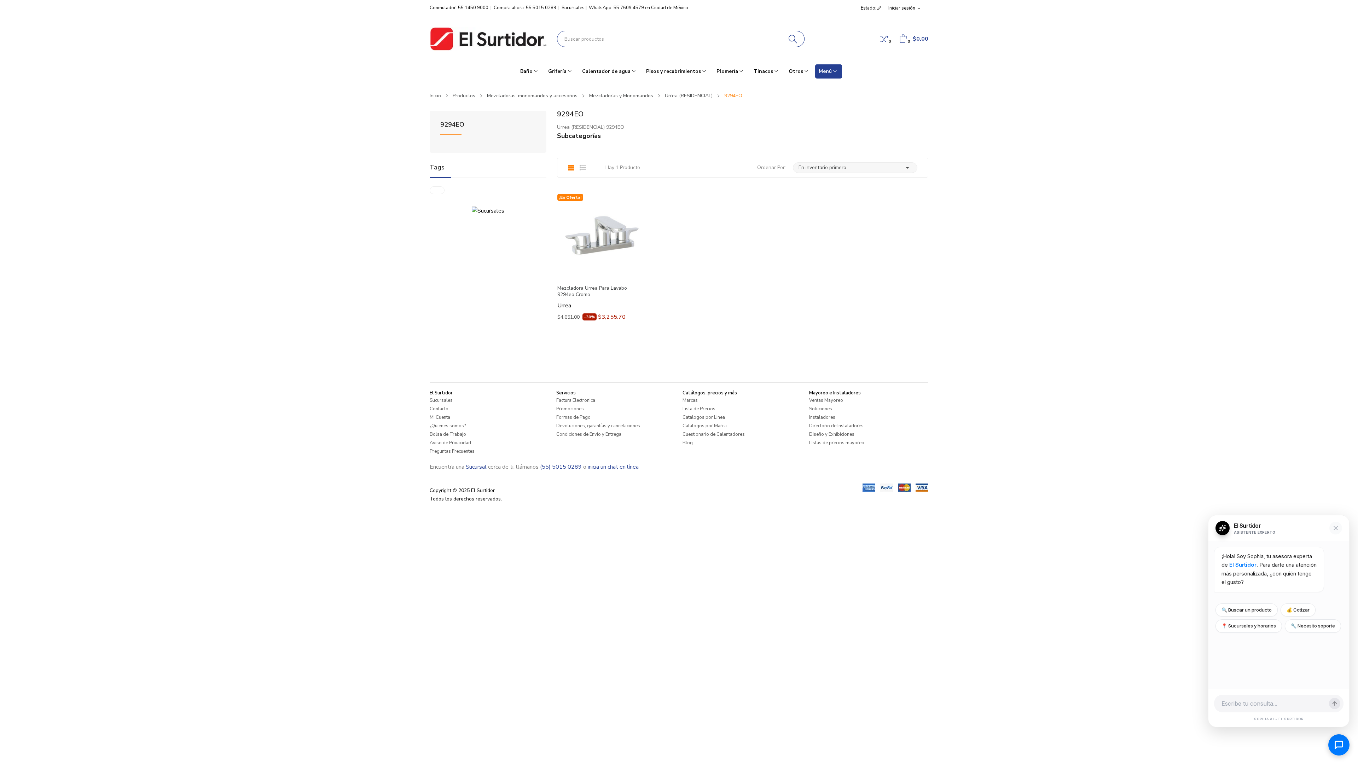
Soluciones (820, 409)
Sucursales (573, 8)
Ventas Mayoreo (826, 400)
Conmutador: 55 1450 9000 (459, 8)
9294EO (452, 125)
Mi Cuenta (440, 417)
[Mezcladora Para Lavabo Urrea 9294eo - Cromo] (599, 236)
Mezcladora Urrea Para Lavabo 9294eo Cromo (592, 291)
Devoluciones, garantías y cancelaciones (598, 426)
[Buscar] (793, 39)
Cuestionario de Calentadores (714, 434)
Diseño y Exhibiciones (831, 434)
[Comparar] (884, 39)
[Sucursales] (488, 210)
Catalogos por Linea (704, 417)
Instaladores (822, 417)
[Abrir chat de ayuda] (1339, 745)
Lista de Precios (699, 409)
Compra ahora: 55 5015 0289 (525, 8)
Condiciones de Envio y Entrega (588, 434)
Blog (688, 443)
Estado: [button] (869, 8)
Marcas (690, 400)
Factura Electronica (575, 400)
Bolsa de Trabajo (448, 434)
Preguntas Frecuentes (452, 451)
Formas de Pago (573, 417)
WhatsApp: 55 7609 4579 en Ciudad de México (638, 8)
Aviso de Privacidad (450, 443)
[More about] (437, 190)
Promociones (570, 409)
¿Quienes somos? (448, 426)
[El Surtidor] (488, 39)
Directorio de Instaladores (836, 426)
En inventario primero (855, 167)
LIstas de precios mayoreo (836, 443)
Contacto (439, 409)
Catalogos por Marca (705, 426)
